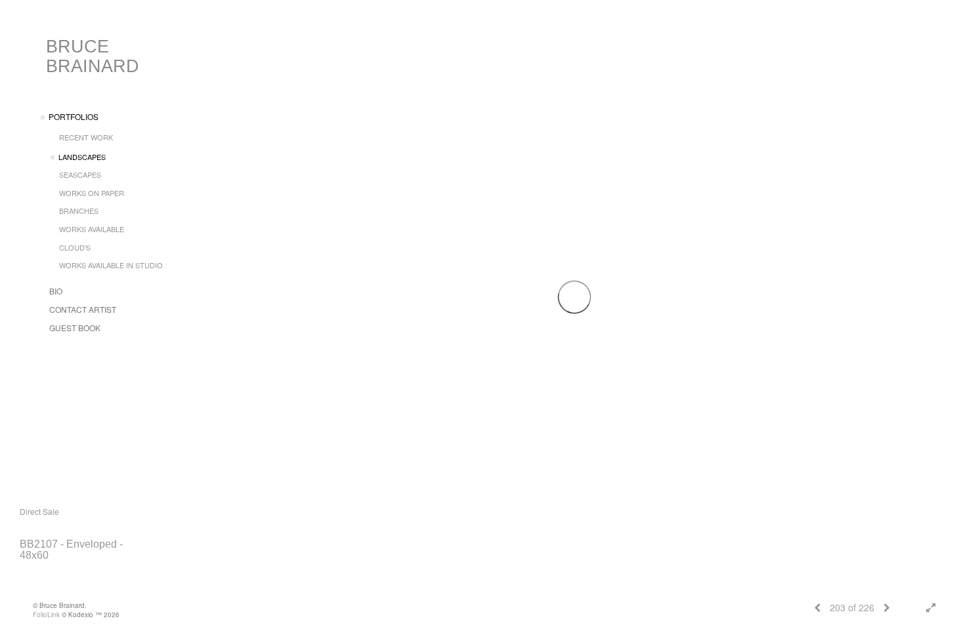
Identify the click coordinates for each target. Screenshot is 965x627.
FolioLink (46, 614)
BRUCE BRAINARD (92, 56)
